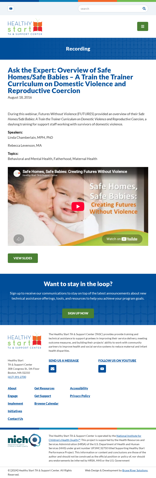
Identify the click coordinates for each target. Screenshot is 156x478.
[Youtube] (11, 9)
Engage (13, 396)
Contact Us (15, 418)
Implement (15, 403)
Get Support (42, 396)
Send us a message (64, 360)
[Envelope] (52, 369)
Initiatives (15, 411)
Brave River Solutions (135, 470)
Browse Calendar (46, 403)
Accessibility (79, 388)
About (12, 388)
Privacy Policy (80, 396)
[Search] (144, 8)
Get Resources (44, 388)
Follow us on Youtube (117, 360)
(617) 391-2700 (17, 376)
